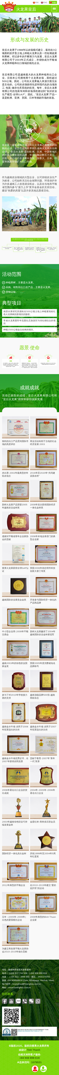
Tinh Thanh (33, 1049)
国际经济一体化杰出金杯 (14, 853)
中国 (54, 2)
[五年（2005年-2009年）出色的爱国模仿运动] (15, 903)
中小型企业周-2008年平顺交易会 (15, 633)
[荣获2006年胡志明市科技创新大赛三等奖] (43, 554)
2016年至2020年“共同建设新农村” (42, 474)
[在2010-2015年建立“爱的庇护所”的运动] (43, 871)
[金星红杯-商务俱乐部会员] (43, 808)
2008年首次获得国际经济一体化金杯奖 (42, 506)
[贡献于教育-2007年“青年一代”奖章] (43, 744)
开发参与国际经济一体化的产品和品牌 (43, 601)
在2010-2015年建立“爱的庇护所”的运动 (43, 886)
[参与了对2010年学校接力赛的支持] (15, 681)
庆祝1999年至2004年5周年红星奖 (43, 855)
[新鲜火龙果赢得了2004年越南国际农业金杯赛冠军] (43, 618)
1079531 (36, 1062)
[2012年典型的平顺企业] (15, 871)
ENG (45, 2)
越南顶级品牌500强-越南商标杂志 (42, 696)
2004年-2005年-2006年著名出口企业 (42, 791)
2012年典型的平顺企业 (13, 885)
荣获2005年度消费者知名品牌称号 (42, 664)
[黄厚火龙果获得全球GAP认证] (15, 554)
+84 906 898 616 (29, 1057)
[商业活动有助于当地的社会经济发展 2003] (43, 427)
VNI (36, 2)
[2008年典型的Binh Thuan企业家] (43, 903)
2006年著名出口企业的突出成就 (14, 791)
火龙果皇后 (26, 9)
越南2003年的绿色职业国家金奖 (14, 664)
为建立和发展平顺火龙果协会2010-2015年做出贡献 (15, 950)
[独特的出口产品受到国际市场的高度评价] (15, 427)
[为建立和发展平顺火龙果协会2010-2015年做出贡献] (15, 935)
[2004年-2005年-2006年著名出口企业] (43, 776)
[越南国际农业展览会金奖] (15, 586)
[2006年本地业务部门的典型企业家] (43, 522)
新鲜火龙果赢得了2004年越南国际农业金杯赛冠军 (42, 633)
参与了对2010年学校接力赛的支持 (14, 696)
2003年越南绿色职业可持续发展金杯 (14, 823)
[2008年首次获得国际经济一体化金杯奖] (43, 491)
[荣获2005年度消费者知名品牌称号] (43, 649)
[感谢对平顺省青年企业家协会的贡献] (15, 522)
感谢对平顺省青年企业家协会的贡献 (15, 537)
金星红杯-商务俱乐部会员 (42, 821)
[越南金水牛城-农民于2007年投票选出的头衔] (43, 713)
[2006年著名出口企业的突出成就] (15, 776)
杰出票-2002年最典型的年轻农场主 (15, 474)
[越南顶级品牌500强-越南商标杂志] (43, 681)
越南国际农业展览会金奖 (14, 599)
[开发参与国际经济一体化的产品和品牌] (43, 586)
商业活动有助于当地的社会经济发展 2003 (43, 442)
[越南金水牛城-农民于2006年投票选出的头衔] (15, 713)
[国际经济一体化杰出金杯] (15, 840)
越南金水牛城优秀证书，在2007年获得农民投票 (15, 759)
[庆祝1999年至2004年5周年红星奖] (43, 840)
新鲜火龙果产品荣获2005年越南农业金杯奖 (14, 506)
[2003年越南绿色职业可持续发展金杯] (15, 808)
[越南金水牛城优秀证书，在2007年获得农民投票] (15, 744)
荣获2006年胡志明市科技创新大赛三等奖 (42, 569)
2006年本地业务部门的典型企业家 (42, 537)
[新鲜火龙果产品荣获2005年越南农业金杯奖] (15, 491)
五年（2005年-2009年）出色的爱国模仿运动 (14, 918)
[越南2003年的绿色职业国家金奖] (15, 649)
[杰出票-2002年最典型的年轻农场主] (15, 459)
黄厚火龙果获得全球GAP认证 (15, 569)
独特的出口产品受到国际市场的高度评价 (15, 442)
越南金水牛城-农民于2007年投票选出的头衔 (43, 728)
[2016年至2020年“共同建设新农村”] (43, 459)
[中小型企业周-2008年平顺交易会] (15, 618)
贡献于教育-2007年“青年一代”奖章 (42, 759)
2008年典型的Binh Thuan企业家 (43, 918)
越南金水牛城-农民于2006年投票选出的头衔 (15, 728)
